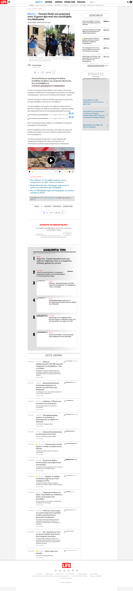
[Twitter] (72, 53)
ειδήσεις (32, 199)
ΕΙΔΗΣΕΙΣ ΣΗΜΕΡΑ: (36, 177)
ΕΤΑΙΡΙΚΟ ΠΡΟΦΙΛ (82, 574)
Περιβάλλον (91, 5)
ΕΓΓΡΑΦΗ (67, 234)
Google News (51, 198)
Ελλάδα (31, 5)
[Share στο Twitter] (72, 113)
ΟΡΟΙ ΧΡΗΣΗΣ (44, 237)
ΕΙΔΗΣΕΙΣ (34, 8)
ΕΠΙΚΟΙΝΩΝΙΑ (49, 574)
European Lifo (100, 5)
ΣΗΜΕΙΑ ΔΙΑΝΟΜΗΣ (96, 576)
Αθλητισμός (82, 5)
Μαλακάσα (60, 86)
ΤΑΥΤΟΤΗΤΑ (39, 574)
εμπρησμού (45, 86)
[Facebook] (70, 53)
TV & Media (65, 5)
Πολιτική (43, 5)
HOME (29, 8)
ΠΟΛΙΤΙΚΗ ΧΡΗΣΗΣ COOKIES (79, 576)
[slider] (42, 171)
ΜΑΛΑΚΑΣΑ (47, 206)
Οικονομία (50, 5)
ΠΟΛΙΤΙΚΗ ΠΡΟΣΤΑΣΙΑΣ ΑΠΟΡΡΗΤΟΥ (58, 237)
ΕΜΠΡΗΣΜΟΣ (57, 206)
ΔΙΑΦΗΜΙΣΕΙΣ (70, 574)
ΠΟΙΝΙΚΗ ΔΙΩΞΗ (68, 206)
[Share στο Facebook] (70, 113)
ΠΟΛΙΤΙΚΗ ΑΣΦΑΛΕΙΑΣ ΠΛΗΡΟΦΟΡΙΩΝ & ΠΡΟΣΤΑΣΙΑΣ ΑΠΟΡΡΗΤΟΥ (50, 576)
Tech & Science (74, 5)
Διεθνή (37, 5)
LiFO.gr (42, 198)
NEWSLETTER (60, 574)
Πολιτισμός (57, 5)
